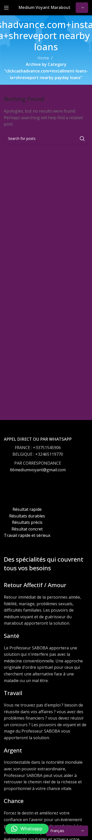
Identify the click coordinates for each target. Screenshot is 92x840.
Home (43, 58)
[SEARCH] (82, 138)
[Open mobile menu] (6, 8)
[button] (27, 829)
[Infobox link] (38, 459)
